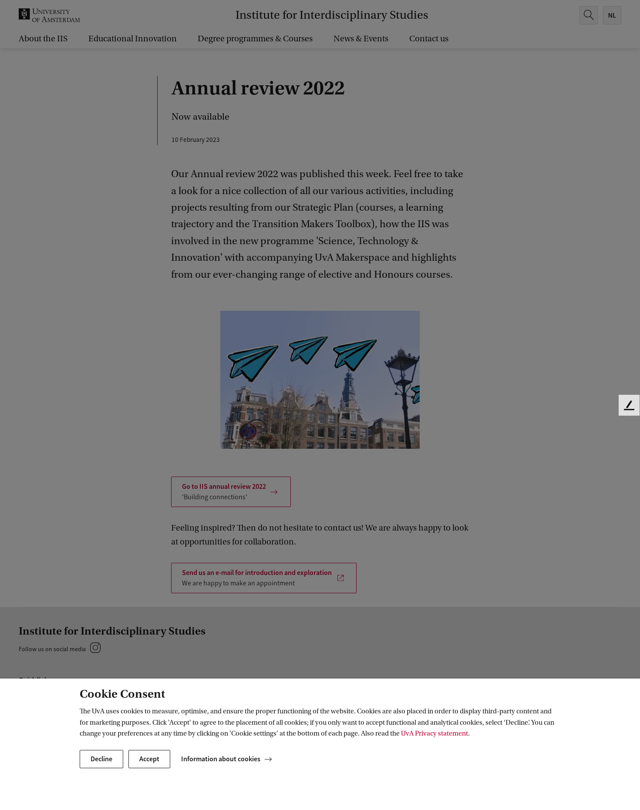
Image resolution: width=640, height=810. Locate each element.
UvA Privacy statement (434, 733)
